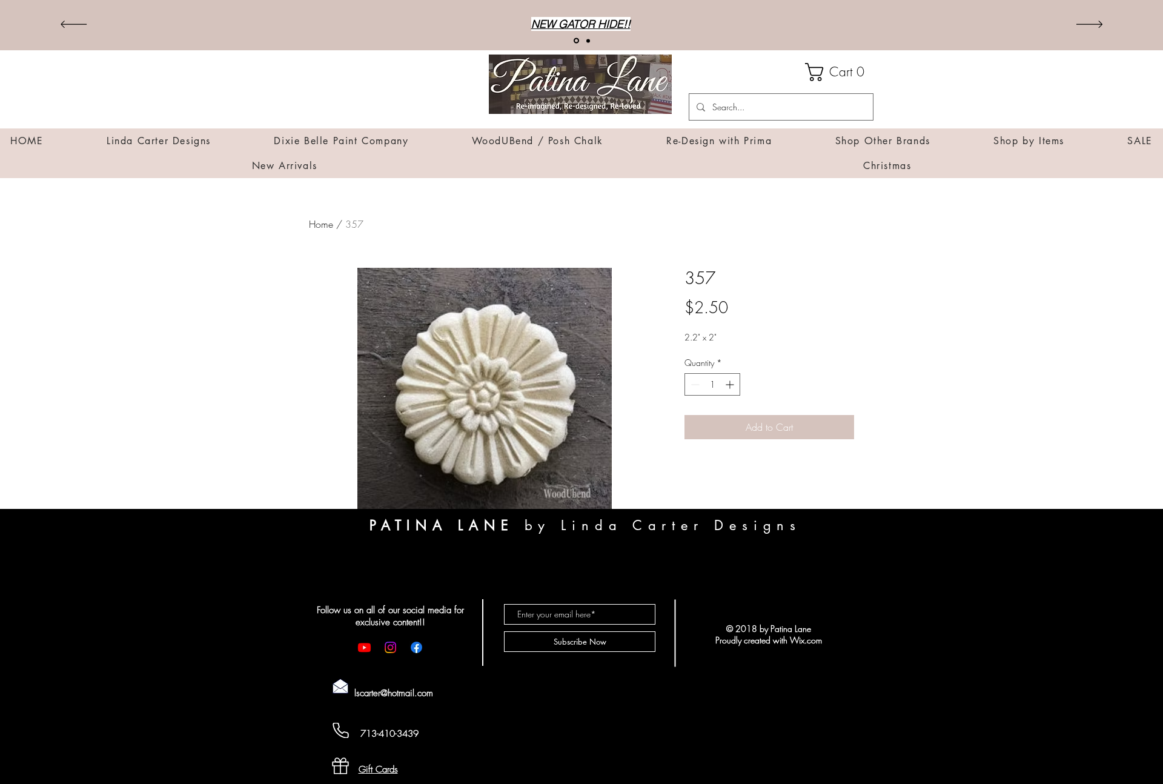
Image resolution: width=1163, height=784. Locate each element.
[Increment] (730, 384)
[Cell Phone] (340, 730)
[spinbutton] (712, 384)
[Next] (1089, 25)
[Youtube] (364, 647)
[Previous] (74, 25)
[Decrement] (693, 384)
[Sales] (588, 40)
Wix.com (806, 640)
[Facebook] (416, 647)
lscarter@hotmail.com (393, 693)
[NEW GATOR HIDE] (576, 41)
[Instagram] (390, 647)
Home (321, 224)
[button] (839, 72)
